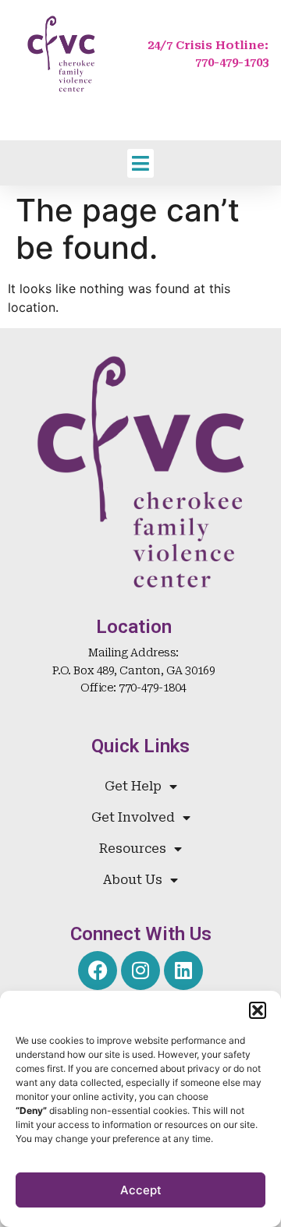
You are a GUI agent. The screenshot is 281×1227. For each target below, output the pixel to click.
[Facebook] (97, 970)
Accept (141, 1190)
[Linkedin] (183, 970)
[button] (257, 1010)
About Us (132, 879)
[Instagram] (140, 970)
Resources (132, 848)
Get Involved (133, 817)
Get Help (133, 786)
